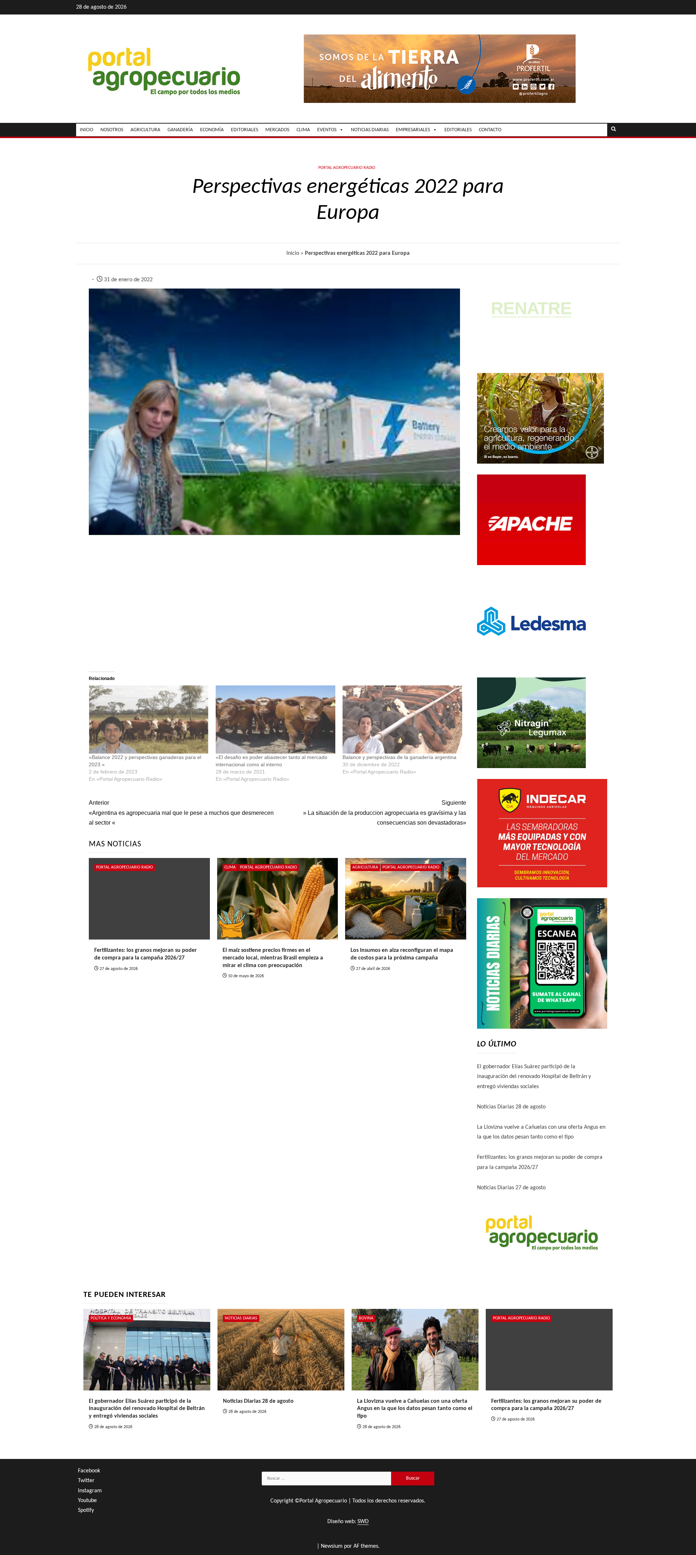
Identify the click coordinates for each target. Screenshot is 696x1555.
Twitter (86, 1481)
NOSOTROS (111, 130)
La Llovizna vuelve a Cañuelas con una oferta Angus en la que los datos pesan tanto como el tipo (414, 1408)
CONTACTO (490, 130)
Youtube (87, 1501)
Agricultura (365, 867)
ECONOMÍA (212, 130)
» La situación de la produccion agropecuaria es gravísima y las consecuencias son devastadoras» (384, 812)
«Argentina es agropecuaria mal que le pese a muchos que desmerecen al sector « (181, 812)
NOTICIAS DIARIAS (370, 130)
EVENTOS (326, 130)
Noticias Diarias (241, 1318)
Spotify (86, 1510)
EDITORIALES (244, 130)
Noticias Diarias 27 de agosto (511, 1188)
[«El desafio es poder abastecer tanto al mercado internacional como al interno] (275, 719)
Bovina (366, 1318)
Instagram (90, 1491)
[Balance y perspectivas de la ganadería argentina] (402, 719)
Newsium (332, 1546)
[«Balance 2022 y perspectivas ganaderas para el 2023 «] (148, 719)
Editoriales (458, 130)
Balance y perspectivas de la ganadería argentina (399, 757)
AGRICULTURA (145, 130)
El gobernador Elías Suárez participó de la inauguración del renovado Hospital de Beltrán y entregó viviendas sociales (534, 1076)
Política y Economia (111, 1318)
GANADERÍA (180, 130)
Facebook (89, 1471)
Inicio (292, 253)
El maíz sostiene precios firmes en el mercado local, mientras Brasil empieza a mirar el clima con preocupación (273, 958)
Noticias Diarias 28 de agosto (511, 1107)
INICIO (86, 130)
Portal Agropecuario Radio (346, 168)
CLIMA (303, 130)
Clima (230, 867)
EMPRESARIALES (413, 130)
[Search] (613, 130)
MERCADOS (277, 130)
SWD (363, 1522)
